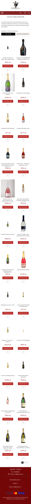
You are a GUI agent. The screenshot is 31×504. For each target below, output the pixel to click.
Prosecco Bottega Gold (7, 375)
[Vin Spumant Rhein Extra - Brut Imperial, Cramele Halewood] (8, 153)
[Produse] (2, 13)
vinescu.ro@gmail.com (16, 474)
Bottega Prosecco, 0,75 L (8, 305)
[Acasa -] (15, 5)
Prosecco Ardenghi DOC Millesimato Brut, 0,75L (23, 58)
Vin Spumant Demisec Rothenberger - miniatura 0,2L (8, 271)
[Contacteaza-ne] (21, 13)
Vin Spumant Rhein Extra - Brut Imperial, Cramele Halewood (7, 165)
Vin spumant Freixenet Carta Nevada (23, 305)
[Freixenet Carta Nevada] (8, 118)
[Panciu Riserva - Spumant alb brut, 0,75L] (23, 400)
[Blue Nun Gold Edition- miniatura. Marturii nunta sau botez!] (23, 188)
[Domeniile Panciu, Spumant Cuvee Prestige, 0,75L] (8, 436)
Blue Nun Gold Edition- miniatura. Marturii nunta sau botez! (23, 200)
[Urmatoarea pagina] (27, 463)
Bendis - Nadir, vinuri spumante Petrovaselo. (23, 235)
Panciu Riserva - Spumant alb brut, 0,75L (23, 411)
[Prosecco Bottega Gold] (8, 365)
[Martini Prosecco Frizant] (8, 224)
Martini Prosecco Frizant (7, 234)
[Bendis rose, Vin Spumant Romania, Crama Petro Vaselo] (8, 188)
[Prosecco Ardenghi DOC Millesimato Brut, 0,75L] (23, 47)
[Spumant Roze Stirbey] (23, 259)
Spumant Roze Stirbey (23, 270)
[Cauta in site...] (29, 13)
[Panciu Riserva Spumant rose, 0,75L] (8, 400)
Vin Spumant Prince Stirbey (7, 93)
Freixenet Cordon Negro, (23, 93)
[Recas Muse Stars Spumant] (23, 365)
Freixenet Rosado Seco (23, 128)
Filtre (9, 34)
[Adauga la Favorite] (8, 69)
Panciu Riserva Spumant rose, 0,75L (8, 411)
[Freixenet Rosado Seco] (23, 118)
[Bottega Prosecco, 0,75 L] (8, 294)
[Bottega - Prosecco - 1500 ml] (8, 330)
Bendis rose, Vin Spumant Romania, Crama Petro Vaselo (8, 200)
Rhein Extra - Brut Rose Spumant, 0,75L (23, 164)
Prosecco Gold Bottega (23, 340)
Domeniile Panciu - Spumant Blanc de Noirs (23, 447)
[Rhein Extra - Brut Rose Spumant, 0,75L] (23, 153)
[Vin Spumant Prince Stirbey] (8, 82)
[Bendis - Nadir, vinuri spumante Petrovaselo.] (23, 224)
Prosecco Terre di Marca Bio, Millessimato (7, 58)
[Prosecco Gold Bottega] (23, 330)
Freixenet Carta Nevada (7, 128)
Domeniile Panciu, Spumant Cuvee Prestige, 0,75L (8, 447)
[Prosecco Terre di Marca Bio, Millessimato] (8, 47)
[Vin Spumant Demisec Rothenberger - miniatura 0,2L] (8, 259)
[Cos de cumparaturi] (25, 13)
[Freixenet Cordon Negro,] (23, 82)
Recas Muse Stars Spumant (23, 376)
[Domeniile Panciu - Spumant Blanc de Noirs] (23, 436)
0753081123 (16, 472)
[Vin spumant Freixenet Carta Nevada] (23, 294)
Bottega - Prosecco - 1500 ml (8, 341)
